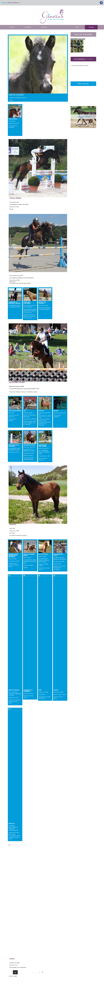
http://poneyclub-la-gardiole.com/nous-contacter (85, 117)
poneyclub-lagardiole (52, 16)
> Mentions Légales (12, 976)
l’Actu (77, 27)
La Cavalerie (27, 27)
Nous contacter (13, 2)
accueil (3, 2)
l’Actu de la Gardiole (83, 34)
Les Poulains (79, 59)
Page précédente (15, 972)
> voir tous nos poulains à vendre (79, 65)
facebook (101, 2)
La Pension (44, 27)
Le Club (12, 27)
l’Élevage (91, 27)
